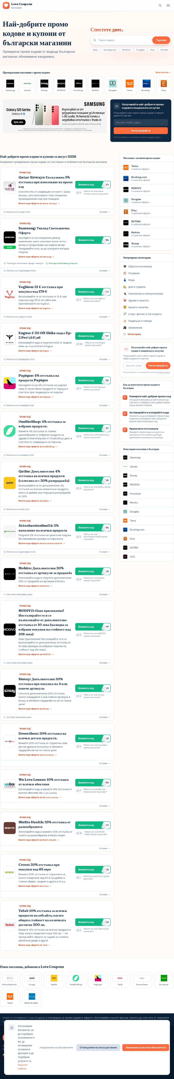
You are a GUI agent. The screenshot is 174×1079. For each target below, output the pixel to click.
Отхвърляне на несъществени (98, 1047)
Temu (95, 49)
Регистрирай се (140, 130)
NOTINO (164, 49)
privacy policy (153, 137)
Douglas (140, 49)
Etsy (152, 49)
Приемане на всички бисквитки (146, 1047)
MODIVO (126, 49)
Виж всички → (163, 72)
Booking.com (110, 49)
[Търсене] (160, 5)
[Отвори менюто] (168, 5)
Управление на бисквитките (56, 1047)
